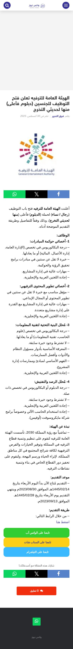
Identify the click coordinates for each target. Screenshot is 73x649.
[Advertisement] (36, 50)
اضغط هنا (62, 522)
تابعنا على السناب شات (36, 542)
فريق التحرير (58, 116)
